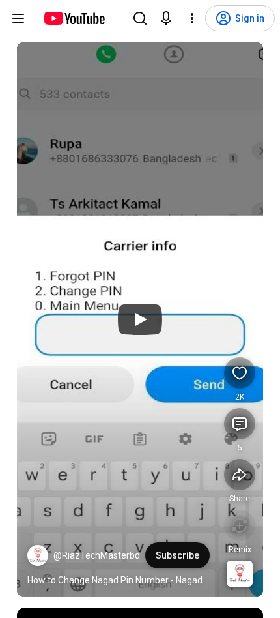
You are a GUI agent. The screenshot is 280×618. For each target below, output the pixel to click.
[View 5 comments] (239, 423)
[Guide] (18, 18)
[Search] (140, 18)
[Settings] (192, 18)
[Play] (140, 319)
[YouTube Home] (74, 18)
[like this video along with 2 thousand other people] (239, 373)
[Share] (239, 474)
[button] (37, 555)
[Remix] (239, 525)
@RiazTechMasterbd (96, 555)
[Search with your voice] (166, 18)
